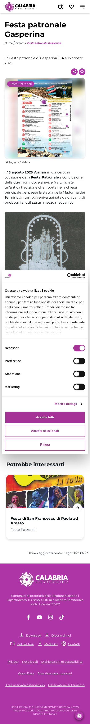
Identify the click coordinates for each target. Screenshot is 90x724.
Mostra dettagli (66, 404)
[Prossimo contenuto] (77, 507)
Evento (19, 43)
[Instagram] (50, 617)
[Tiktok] (61, 617)
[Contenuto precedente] (12, 507)
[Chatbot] (79, 715)
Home (9, 43)
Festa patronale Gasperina (44, 43)
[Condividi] (74, 71)
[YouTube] (39, 617)
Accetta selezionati (45, 431)
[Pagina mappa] (61, 7)
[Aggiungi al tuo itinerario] (82, 71)
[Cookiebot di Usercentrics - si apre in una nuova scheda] (67, 276)
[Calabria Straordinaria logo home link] (20, 6)
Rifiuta (45, 444)
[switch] (79, 361)
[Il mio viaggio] (72, 7)
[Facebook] (28, 617)
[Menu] (82, 7)
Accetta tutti (45, 417)
